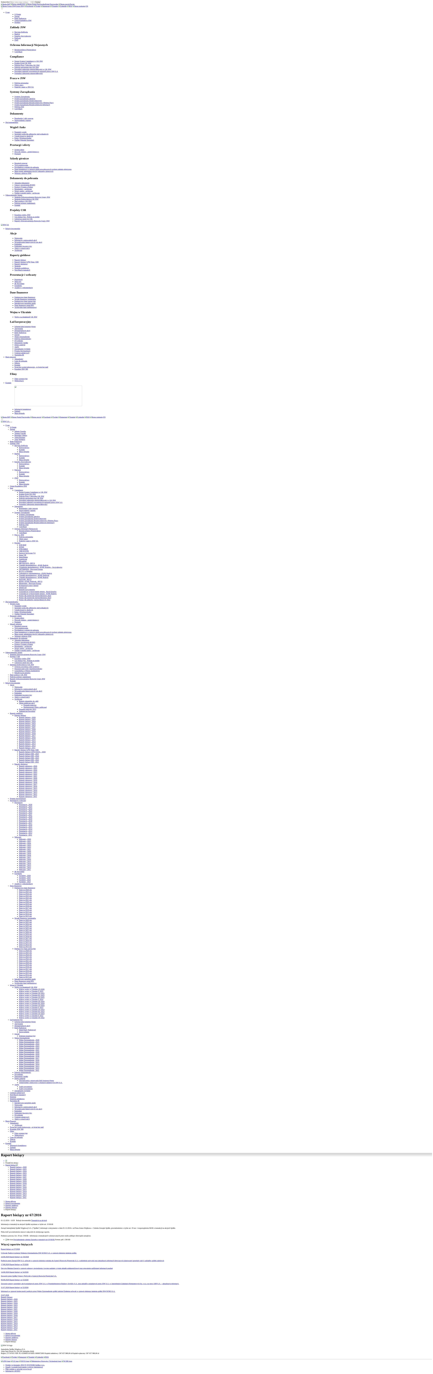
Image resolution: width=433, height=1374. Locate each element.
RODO (22, 4)
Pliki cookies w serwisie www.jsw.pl (18, 1369)
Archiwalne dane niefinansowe (25, 983)
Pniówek (17, 470)
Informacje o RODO (12, 1371)
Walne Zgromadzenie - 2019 (29, 1054)
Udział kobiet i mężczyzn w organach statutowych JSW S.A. (40, 1083)
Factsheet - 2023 (25, 882)
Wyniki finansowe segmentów (25, 918)
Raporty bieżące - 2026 (27, 717)
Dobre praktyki (19, 1078)
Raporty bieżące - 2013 (27, 744)
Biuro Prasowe (10, 1121)
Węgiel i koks (15, 604)
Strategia (13, 1097)
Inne (11, 488)
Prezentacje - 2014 (25, 829)
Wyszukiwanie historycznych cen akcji (28, 691)
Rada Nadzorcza (16, 441)
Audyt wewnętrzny (26, 1089)
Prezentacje (18, 803)
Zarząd (12, 429)
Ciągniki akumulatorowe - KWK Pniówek (34, 575)
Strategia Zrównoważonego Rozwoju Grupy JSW (28, 654)
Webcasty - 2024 (25, 843)
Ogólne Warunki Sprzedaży (24, 614)
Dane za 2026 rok (25, 890)
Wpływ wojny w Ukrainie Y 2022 (31, 1016)
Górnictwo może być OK (23, 663)
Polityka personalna (26, 537)
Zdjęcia (12, 1139)
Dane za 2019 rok (25, 904)
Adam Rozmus (19, 437)
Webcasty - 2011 (25, 870)
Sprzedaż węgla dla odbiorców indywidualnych (31, 608)
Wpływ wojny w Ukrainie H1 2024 (31, 1003)
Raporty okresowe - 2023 (28, 772)
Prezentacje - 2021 (25, 815)
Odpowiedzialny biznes (13, 195)
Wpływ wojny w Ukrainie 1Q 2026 (31, 989)
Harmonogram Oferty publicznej (35, 707)
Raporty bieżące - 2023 (27, 723)
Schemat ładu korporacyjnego (25, 1022)
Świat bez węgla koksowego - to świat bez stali (27, 1127)
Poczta (72, 4)
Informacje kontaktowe (18, 1145)
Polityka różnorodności (22, 1072)
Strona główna (10, 1201)
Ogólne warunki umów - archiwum (27, 650)
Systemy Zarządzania (22, 512)
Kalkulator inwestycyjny (23, 695)
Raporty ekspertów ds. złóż (28, 701)
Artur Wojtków (19, 439)
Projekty (17, 543)
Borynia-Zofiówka (21, 446)
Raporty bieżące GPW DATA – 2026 (32, 752)
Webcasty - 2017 (25, 857)
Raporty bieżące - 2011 (27, 748)
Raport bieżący (10, 1165)
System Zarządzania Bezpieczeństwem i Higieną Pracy (38, 521)
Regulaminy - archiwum (23, 646)
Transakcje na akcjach (39, 1220)
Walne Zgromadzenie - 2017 (29, 1058)
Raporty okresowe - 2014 (28, 790)
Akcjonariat (18, 1024)
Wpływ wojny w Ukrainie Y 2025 (31, 991)
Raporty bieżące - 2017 (27, 736)
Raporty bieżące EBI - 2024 (29, 756)
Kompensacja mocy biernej (28, 586)
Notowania (18, 687)
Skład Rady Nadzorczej (27, 1030)
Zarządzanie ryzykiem (22, 1091)
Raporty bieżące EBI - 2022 (29, 760)
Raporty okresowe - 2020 (28, 778)
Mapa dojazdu (24, 452)
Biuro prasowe (10, 357)
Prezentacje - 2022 (25, 813)
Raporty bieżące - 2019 (27, 732)
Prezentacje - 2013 (25, 831)
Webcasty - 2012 (25, 868)
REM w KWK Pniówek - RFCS (30, 581)
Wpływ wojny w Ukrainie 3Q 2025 (31, 993)
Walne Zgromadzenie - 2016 (29, 1060)
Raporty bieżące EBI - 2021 (29, 762)
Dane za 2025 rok (25, 892)
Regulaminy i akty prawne (28, 508)
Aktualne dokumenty (21, 640)
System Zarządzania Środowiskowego (32, 519)
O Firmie (13, 427)
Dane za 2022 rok (25, 898)
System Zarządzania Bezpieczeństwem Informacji (36, 523)
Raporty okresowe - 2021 (28, 776)
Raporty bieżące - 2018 (27, 734)
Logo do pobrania (16, 1137)
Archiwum (18, 699)
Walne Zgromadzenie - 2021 (29, 1050)
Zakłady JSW (15, 444)
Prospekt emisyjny (30, 705)
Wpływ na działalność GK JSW (25, 987)
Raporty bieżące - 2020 (27, 730)
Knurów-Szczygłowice (22, 462)
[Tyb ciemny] (2, 8)
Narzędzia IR (14, 1101)
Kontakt (8, 383)
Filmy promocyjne (21, 1133)
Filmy (12, 1131)
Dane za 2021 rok (25, 900)
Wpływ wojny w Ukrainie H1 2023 (31, 1012)
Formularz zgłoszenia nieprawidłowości (33, 504)
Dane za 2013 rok (25, 916)
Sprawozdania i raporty (27, 510)
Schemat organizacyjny (27, 1036)
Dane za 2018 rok (25, 906)
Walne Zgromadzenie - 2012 (29, 1068)
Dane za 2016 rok (25, 910)
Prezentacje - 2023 (25, 811)
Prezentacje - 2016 (25, 825)
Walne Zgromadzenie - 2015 (29, 1062)
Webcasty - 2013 (25, 865)
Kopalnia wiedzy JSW (22, 659)
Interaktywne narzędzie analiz (25, 979)
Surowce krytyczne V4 (27, 553)
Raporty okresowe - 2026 (28, 766)
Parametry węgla (20, 606)
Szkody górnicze (16, 624)
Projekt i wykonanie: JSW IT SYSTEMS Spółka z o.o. (25, 1365)
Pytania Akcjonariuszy (18, 799)
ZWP (16, 478)
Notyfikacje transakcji (17, 1095)
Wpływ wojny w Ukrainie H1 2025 (31, 995)
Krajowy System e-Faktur (23, 644)
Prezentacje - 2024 (25, 809)
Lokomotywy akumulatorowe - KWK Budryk (35, 573)
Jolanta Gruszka (20, 431)
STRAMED (23, 549)
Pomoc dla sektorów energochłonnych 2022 (34, 600)
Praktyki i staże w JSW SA (28, 541)
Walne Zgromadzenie (22, 1038)
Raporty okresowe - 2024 (28, 770)
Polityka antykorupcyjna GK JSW (31, 498)
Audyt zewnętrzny (25, 1087)
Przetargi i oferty (16, 616)
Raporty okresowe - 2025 (28, 768)
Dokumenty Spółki (21, 1076)
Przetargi (17, 622)
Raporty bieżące (20, 715)
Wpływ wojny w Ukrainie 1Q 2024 (31, 1005)
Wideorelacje (19, 1135)
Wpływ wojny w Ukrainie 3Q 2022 (31, 1018)
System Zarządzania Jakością (29, 517)
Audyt (16, 1085)
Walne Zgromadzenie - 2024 (29, 1044)
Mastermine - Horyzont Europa (30, 583)
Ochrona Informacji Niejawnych (26, 529)
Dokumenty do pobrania (18, 638)
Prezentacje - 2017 (25, 823)
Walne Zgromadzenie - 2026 (29, 1040)
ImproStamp (23, 557)
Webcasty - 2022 (25, 847)
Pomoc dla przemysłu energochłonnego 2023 (35, 598)
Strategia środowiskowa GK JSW (22, 665)
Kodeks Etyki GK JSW (27, 494)
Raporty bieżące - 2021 (27, 728)
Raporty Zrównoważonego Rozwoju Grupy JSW (27, 679)
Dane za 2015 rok (25, 912)
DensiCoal (22, 588)
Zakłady (13, 1147)
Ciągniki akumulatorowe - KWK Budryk (33, 565)
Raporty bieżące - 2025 (27, 719)
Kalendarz (18, 693)
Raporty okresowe (21, 764)
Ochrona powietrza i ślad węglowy (26, 667)
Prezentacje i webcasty (18, 801)
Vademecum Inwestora (27, 711)
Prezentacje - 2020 (25, 817)
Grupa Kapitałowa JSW (18, 486)
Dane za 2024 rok (25, 894)
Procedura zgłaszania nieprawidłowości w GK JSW (37, 500)
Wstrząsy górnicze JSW (22, 636)
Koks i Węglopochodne (22, 612)
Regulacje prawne (20, 626)
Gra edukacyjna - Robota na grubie (26, 661)
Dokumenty (18, 506)
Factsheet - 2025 (25, 878)
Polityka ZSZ (24, 525)
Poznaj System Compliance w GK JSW (33, 492)
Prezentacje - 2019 (25, 819)
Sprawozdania (24, 1032)
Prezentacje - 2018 (25, 821)
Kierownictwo (24, 448)
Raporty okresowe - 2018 (28, 782)
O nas (7, 12)
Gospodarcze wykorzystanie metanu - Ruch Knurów (37, 592)
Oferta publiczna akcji (27, 703)
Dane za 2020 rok (25, 902)
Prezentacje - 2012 (25, 833)
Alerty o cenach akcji (22, 697)
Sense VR (22, 555)
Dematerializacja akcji (22, 1026)
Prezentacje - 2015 (25, 827)
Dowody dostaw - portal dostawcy (26, 620)
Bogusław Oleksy (20, 435)
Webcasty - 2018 (25, 855)
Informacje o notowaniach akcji (25, 689)
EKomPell (22, 561)
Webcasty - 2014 (25, 863)
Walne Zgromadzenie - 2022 (29, 1048)
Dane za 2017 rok (25, 908)
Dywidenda (18, 1074)
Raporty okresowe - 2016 (28, 786)
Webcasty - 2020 (25, 851)
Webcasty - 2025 (25, 841)
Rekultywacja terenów (27, 590)
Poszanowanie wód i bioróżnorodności (28, 669)
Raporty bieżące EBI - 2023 (29, 758)
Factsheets (18, 874)
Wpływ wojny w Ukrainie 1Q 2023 (31, 1014)
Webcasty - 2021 (25, 849)
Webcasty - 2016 (25, 859)
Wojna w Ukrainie (16, 985)
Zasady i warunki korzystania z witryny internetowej (24, 1367)
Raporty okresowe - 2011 (28, 797)
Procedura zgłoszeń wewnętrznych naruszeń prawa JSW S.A (40, 502)
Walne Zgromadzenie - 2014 (29, 1064)
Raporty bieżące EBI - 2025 (29, 754)
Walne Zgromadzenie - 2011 (29, 1070)
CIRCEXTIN (24, 551)
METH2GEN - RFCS (27, 563)
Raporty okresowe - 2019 (28, 780)
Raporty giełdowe (16, 713)
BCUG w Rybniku (25, 571)
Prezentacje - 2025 (25, 807)
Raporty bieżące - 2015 (27, 740)
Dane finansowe (16, 886)
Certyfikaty (23, 527)
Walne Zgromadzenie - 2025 (29, 1042)
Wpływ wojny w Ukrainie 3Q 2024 (31, 1001)
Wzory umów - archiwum (23, 648)
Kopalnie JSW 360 (16, 1129)
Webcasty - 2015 (25, 861)
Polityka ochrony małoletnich (20, 677)
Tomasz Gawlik (20, 433)
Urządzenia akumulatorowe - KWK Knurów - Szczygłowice (40, 567)
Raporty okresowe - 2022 (28, 774)
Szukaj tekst (5, 2)
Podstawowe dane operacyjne (25, 949)
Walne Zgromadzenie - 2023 (29, 1046)
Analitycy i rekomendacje (23, 884)
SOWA (21, 547)
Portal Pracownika (51, 4)
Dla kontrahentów (11, 122)
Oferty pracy (23, 539)
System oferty (19, 618)
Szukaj (37, 2)
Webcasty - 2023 (25, 845)
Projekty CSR (15, 657)
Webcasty (17, 837)
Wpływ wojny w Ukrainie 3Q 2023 (31, 1010)
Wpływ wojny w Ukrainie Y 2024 (31, 999)
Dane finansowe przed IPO (24, 981)
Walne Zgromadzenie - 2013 (29, 1066)
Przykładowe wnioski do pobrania (26, 630)
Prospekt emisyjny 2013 (27, 709)
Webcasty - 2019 (25, 853)
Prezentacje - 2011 (25, 835)
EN (87, 6)
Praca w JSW (19, 535)
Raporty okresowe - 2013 (28, 792)
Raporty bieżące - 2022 (27, 726)
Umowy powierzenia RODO (24, 642)
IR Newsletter (19, 872)
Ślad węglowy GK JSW (18, 675)
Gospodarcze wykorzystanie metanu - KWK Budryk (37, 594)
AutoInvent (23, 559)
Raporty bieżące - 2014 (27, 742)
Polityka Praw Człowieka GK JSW (31, 496)
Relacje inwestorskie (12, 229)
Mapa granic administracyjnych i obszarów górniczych (33, 634)
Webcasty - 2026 (25, 839)
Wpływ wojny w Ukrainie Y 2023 (31, 1007)
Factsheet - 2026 (25, 876)
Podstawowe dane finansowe (24, 888)
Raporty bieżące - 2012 (27, 746)
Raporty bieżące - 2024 (27, 721)
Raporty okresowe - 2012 (28, 794)
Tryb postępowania (21, 628)
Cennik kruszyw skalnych (23, 610)
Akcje (12, 685)
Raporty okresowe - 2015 (28, 788)
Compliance (18, 490)
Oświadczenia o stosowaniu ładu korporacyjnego (36, 1081)
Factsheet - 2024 (25, 880)
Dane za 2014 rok (25, 914)
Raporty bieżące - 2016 (27, 738)
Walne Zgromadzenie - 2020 (29, 1052)
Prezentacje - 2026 (25, 805)
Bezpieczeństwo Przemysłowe (30, 531)
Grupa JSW (20, 6)
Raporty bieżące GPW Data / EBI (26, 750)
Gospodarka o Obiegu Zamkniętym (27, 671)
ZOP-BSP (22, 545)
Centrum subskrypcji (17, 1093)
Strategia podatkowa (17, 1099)
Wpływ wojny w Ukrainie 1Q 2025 (31, 997)
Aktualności (14, 1123)
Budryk (17, 454)
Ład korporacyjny (16, 1020)
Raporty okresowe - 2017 (28, 784)
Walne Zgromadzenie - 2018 (29, 1056)
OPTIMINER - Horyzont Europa (31, 569)
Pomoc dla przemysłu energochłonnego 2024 (35, 596)
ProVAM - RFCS (25, 579)
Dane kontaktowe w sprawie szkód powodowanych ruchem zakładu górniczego (42, 632)
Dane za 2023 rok (25, 896)
